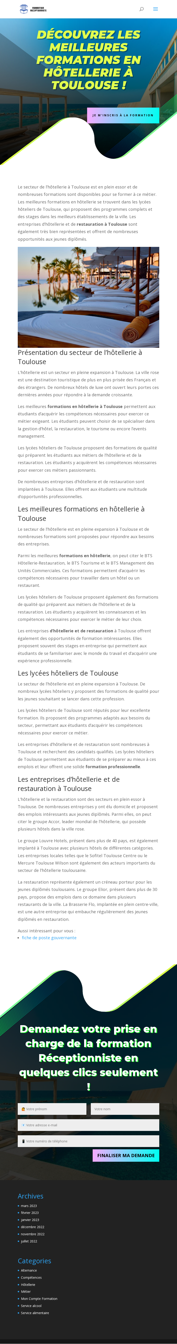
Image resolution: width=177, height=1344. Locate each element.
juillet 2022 (29, 1241)
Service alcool (31, 1306)
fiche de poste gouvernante (49, 937)
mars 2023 (29, 1206)
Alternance (29, 1270)
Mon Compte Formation (39, 1298)
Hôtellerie (28, 1284)
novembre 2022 (32, 1234)
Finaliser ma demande (126, 1155)
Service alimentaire (35, 1313)
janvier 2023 (30, 1220)
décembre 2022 (32, 1227)
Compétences (31, 1277)
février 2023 (30, 1212)
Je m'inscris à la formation (123, 115)
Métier (26, 1291)
